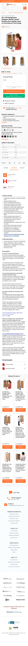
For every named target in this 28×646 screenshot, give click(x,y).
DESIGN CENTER (14, 543)
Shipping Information (14, 516)
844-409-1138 (10, 1)
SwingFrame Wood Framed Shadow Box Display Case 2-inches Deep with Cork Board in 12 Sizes (21, 468)
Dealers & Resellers (14, 535)
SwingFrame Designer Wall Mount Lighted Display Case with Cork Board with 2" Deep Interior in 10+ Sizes (20, 396)
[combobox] (14, 8)
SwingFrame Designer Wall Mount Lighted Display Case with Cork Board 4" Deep (7, 431)
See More (4, 122)
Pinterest (14, 639)
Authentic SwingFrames (14, 547)
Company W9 (14, 523)
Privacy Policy (14, 564)
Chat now (17, 107)
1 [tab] (11, 54)
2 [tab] (14, 54)
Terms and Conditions (14, 566)
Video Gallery (14, 549)
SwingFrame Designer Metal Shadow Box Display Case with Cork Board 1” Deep (7, 395)
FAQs (14, 552)
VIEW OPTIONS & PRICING (7, 410)
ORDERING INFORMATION (14, 511)
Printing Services (14, 545)
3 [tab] (16, 54)
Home (3, 12)
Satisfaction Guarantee (14, 562)
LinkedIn (18, 639)
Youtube (22, 639)
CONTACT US (14, 528)
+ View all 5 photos (7, 68)
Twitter (9, 639)
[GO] (24, 8)
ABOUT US (14, 557)
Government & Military (14, 521)
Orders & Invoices (14, 533)
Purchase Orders (14, 518)
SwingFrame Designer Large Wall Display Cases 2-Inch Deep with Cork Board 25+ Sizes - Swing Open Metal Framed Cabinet (20, 432)
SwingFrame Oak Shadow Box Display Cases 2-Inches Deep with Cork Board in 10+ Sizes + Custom (7, 468)
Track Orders (14, 530)
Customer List (14, 559)
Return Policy (14, 537)
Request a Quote (14, 514)
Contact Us (23, 1)
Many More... (5, 139)
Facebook (5, 639)
